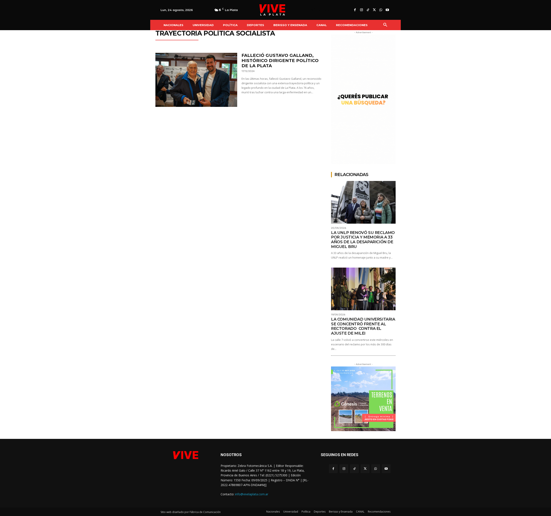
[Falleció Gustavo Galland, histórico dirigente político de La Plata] (196, 80)
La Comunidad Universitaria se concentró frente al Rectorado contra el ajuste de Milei (363, 326)
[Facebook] (355, 10)
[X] (374, 10)
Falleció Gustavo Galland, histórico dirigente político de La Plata (280, 60)
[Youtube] (387, 10)
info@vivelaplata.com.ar (251, 494)
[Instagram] (361, 10)
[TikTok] (368, 10)
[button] (385, 25)
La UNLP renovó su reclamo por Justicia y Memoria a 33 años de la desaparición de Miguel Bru (363, 239)
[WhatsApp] (381, 10)
